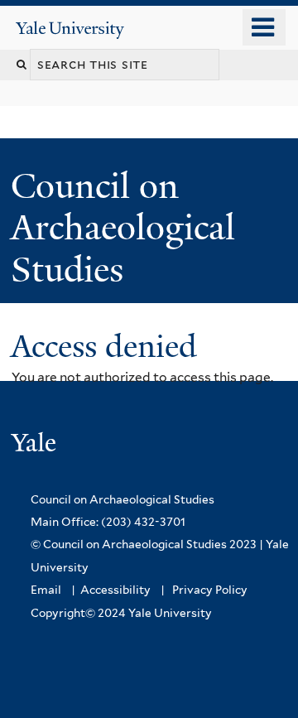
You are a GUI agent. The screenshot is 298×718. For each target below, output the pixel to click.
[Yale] (36, 445)
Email (46, 589)
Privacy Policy (210, 589)
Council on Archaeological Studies (123, 227)
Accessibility (115, 589)
